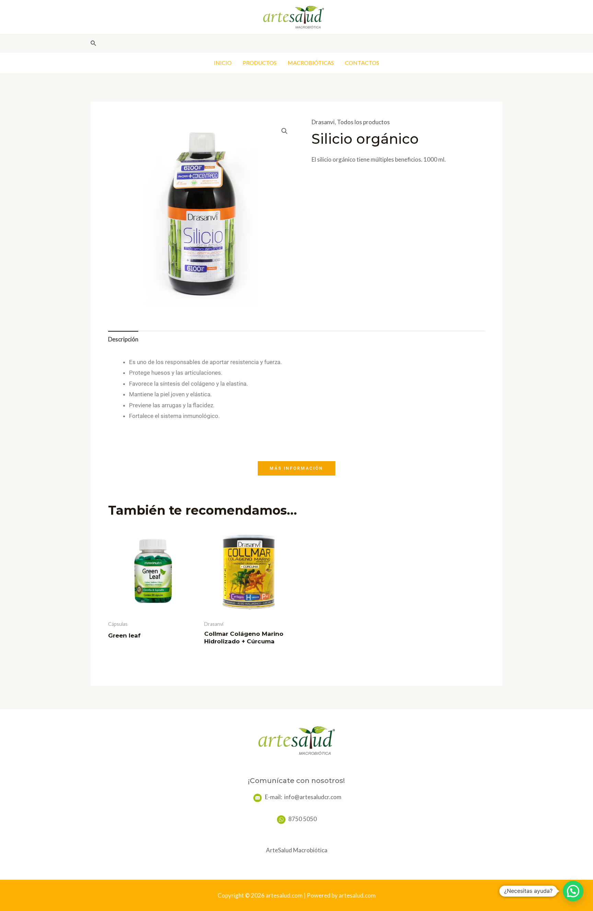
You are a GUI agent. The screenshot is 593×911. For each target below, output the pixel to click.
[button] (284, 131)
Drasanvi (323, 122)
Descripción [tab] (123, 339)
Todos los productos (363, 122)
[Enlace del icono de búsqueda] (94, 43)
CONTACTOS (362, 62)
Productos (260, 62)
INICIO (223, 62)
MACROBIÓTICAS (311, 62)
